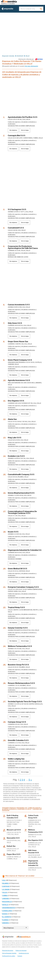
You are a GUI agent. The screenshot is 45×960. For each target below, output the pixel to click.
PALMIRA (5, 883)
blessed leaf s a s (14, 830)
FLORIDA (5, 920)
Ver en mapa (25, 130)
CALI (4, 880)
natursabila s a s (13, 838)
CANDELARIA (7, 911)
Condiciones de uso (24, 953)
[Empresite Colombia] (7, 9)
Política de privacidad (21, 950)
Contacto (19, 956)
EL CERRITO (6, 917)
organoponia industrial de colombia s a (33, 863)
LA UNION (5, 889)
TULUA (4, 892)
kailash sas (11, 846)
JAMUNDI (5, 898)
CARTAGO (6, 886)
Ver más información (31, 66)
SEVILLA (5, 904)
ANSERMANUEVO (8, 907)
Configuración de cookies (8, 956)
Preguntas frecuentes (7, 950)
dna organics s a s (35, 840)
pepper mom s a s (13, 854)
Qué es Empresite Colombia (9, 953)
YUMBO (5, 895)
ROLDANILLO (7, 901)
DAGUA (5, 914)
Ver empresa (13, 130)
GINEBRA (5, 923)
